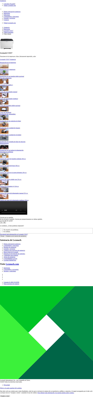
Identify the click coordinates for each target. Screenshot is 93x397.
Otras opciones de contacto (11, 284)
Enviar (2, 236)
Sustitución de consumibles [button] (8, 114)
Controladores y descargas (11, 245)
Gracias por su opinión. (6, 217)
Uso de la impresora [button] (5, 78)
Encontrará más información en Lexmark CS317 (14, 234)
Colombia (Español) (9, 4)
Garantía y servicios (9, 249)
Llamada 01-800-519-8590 (11, 282)
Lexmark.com (12, 264)
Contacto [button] (6, 20)
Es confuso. (7, 231)
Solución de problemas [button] (6, 152)
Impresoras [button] (7, 13)
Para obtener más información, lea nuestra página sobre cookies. (56, 393)
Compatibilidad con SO (10, 258)
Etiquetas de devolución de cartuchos (14, 254)
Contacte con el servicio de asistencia (16, 236)
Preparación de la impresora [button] (8, 62)
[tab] (46, 62)
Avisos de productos (9, 257)
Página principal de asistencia (12, 244)
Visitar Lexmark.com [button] (10, 5)
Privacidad (7, 385)
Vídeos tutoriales (8, 32)
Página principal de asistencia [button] (12, 11)
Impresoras (7, 29)
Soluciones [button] (7, 15)
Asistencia (7, 27)
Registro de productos (10, 247)
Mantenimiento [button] (4, 143)
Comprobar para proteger (11, 255)
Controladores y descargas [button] (11, 16)
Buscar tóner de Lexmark (11, 252)
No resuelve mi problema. (11, 230)
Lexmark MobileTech (10, 260)
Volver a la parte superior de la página (11, 388)
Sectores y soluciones (10, 271)
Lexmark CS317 (8, 30)
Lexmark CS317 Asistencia (8, 59)
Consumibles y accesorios (11, 269)
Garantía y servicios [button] (9, 18)
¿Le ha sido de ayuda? (6, 221)
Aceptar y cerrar (5, 396)
